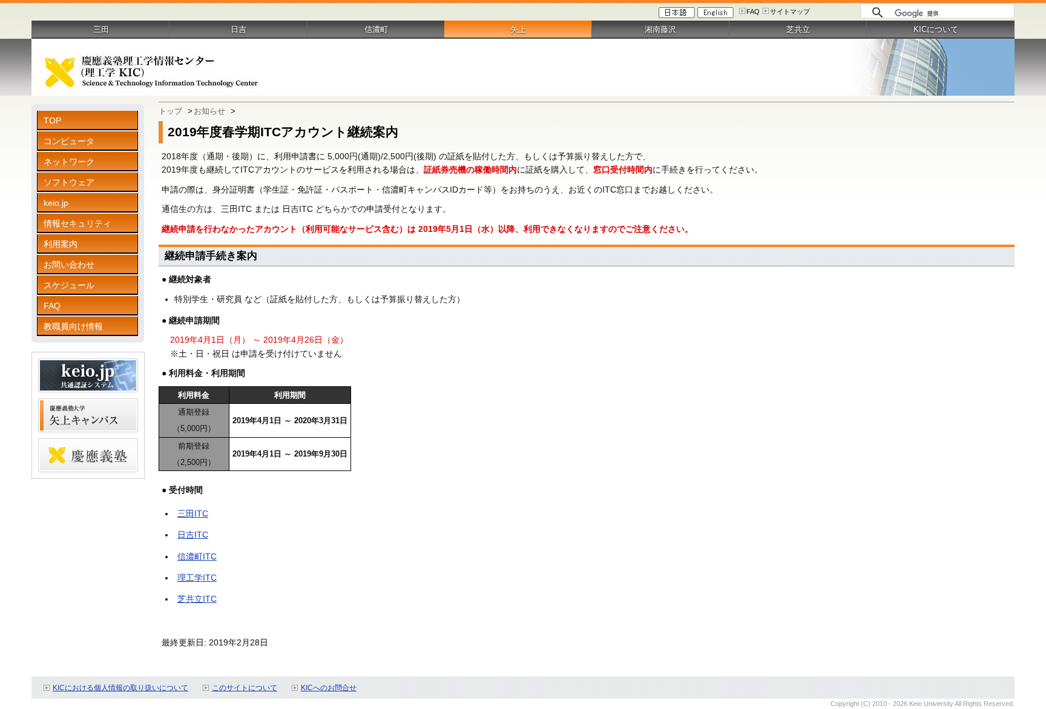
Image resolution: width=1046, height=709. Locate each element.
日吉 (238, 29)
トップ (170, 111)
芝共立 (798, 29)
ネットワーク (69, 162)
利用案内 (60, 244)
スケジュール (69, 285)
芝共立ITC (197, 599)
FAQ (753, 11)
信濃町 (376, 29)
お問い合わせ (69, 264)
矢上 (518, 29)
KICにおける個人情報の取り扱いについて (120, 688)
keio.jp (56, 203)
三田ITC (192, 513)
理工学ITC (197, 577)
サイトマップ (790, 11)
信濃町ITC (197, 556)
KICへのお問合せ (329, 688)
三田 (101, 29)
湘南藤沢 (660, 29)
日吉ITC (192, 534)
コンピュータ (69, 141)
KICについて (935, 29)
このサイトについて (244, 688)
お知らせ (209, 111)
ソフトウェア (69, 182)
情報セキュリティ (77, 223)
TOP (52, 120)
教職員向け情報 (73, 326)
